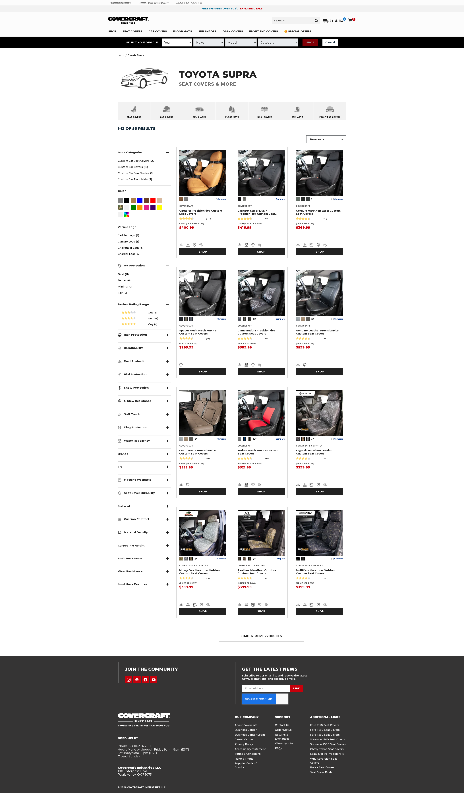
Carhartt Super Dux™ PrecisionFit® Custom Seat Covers (256, 212)
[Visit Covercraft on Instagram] (128, 679)
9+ (254, 558)
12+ (254, 438)
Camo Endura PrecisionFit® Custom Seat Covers (256, 332)
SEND (296, 688)
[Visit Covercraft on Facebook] (145, 679)
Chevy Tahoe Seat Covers (327, 749)
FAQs (278, 748)
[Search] (316, 20)
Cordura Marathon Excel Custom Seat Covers (318, 212)
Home (121, 55)
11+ (254, 319)
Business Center (246, 729)
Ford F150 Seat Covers (324, 725)
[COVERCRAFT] (128, 20)
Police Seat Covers (322, 767)
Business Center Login (250, 734)
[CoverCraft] (121, 2)
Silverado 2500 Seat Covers (328, 744)
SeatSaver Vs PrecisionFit (327, 753)
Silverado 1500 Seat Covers (327, 739)
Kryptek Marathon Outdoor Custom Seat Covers (315, 452)
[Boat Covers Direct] (154, 3)
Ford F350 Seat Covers (325, 734)
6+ (312, 319)
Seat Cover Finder (322, 772)
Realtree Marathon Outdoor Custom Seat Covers (257, 572)
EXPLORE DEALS (251, 8)
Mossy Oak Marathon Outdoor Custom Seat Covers (200, 572)
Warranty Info (284, 743)
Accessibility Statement (250, 749)
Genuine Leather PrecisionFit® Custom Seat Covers (317, 332)
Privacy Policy (244, 744)
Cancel (330, 42)
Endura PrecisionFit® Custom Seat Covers (258, 452)
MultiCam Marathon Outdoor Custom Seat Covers (316, 572)
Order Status (283, 729)
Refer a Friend (244, 758)
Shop (310, 42)
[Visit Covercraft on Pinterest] (137, 679)
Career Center (244, 739)
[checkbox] (120, 200)
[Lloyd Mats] (189, 3)
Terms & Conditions (248, 753)
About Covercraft (246, 725)
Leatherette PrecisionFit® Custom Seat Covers (197, 452)
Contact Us (282, 725)
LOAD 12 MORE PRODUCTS (261, 636)
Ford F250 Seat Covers (325, 729)
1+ (312, 199)
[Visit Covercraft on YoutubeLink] (153, 679)
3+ (312, 438)
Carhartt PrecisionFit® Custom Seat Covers (200, 212)
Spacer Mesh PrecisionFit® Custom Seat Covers (198, 332)
